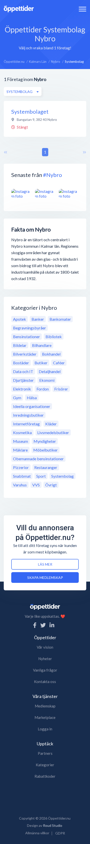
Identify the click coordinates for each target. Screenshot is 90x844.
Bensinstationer (26, 336)
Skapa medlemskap (45, 577)
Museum (20, 441)
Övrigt (51, 484)
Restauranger (45, 467)
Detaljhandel (49, 371)
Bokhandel (51, 354)
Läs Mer (45, 564)
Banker (38, 319)
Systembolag (62, 476)
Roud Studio (52, 825)
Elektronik (22, 388)
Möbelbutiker (45, 450)
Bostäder (21, 362)
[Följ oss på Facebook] (34, 625)
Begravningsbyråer (29, 327)
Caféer (59, 362)
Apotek (19, 319)
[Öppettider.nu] (19, 8)
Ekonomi (46, 380)
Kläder (51, 423)
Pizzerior (21, 467)
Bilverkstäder (24, 354)
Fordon (42, 388)
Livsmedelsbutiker (53, 432)
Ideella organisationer (31, 406)
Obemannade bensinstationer (38, 458)
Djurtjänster (23, 380)
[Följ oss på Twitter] (43, 625)
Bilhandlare (42, 345)
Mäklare (20, 450)
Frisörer (61, 388)
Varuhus (20, 484)
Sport (41, 476)
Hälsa (32, 397)
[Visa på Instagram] (21, 194)
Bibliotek (54, 336)
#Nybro (52, 174)
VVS (36, 484)
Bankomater (60, 319)
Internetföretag (26, 423)
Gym (17, 397)
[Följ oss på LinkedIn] (52, 625)
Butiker (41, 362)
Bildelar (19, 345)
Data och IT (23, 371)
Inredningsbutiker (28, 415)
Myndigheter (45, 441)
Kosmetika (22, 432)
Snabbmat (22, 476)
